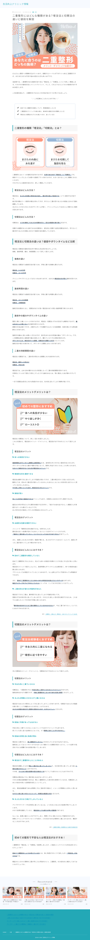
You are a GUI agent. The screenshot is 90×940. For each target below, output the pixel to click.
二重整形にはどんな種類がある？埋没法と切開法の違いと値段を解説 (30, 914)
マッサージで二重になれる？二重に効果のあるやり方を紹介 (27, 921)
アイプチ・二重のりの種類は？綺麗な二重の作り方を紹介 (26, 924)
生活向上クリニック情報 (15, 4)
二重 (35, 12)
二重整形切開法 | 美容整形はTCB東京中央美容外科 (65, 827)
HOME (4, 932)
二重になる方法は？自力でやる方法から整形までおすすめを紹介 (29, 918)
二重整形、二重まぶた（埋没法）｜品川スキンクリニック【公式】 (61, 614)
